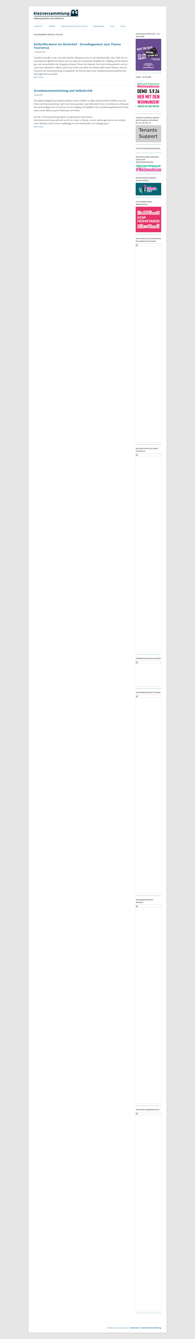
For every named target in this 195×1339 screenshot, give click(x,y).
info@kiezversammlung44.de (117, 1328)
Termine (52, 26)
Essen (122, 26)
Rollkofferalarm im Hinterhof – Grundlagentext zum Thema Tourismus (77, 46)
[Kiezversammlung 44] (56, 15)
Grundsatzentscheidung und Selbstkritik (63, 91)
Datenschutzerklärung (151, 1328)
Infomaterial (98, 26)
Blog (112, 26)
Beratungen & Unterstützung (74, 26)
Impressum (135, 1328)
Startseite (38, 26)
